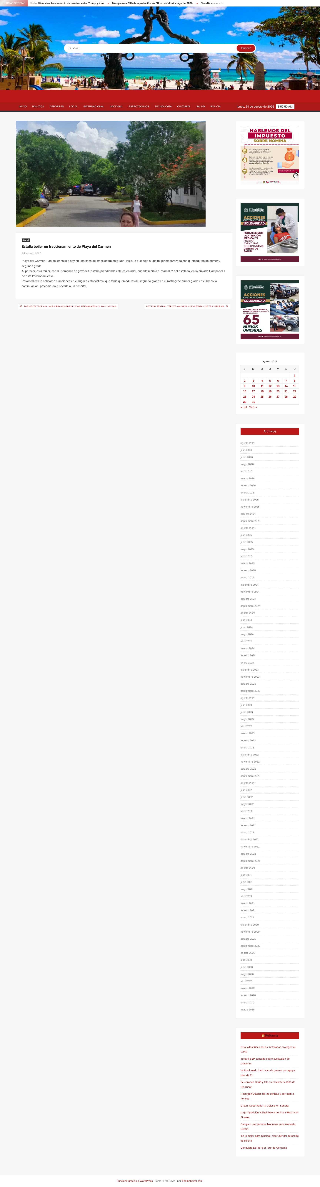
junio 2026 (247, 457)
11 (262, 386)
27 (277, 396)
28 (286, 396)
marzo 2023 (248, 733)
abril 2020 (246, 981)
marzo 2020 (248, 988)
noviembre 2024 (250, 591)
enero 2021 (247, 917)
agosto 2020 (248, 952)
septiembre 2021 (250, 860)
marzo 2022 (248, 818)
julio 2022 (246, 789)
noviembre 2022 (250, 761)
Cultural (184, 106)
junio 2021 (247, 881)
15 (294, 386)
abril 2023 (246, 726)
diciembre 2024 (250, 584)
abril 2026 (246, 471)
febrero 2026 (248, 485)
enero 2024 (247, 662)
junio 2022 (247, 797)
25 (262, 396)
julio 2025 (246, 535)
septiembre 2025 (250, 520)
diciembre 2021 (250, 839)
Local (73, 106)
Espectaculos (139, 106)
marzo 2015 (248, 1009)
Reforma (271, 1035)
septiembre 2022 (250, 775)
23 (244, 396)
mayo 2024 (247, 634)
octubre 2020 (248, 938)
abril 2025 (246, 556)
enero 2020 (247, 1002)
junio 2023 (247, 712)
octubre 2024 (248, 598)
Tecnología (163, 106)
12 (270, 386)
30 (244, 401)
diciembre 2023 (250, 669)
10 (253, 386)
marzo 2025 (248, 563)
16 (244, 391)
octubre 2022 (248, 768)
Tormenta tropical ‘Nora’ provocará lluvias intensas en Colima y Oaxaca (70, 306)
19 (270, 391)
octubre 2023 (248, 683)
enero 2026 (247, 492)
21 (286, 391)
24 (253, 396)
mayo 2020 (247, 974)
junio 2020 (247, 967)
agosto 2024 (248, 612)
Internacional (93, 106)
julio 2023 (246, 705)
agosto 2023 (248, 698)
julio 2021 (246, 874)
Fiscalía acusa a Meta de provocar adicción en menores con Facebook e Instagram (211, 3)
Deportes (57, 106)
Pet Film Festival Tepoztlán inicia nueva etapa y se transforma (185, 306)
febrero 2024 (248, 655)
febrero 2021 (248, 910)
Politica (38, 106)
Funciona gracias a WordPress (135, 1180)
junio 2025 (247, 542)
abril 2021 (246, 896)
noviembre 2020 (250, 931)
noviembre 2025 (250, 506)
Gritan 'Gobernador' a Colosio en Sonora (265, 1105)
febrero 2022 (248, 825)
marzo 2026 (248, 478)
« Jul (244, 407)
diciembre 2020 (250, 924)
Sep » (253, 407)
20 (277, 391)
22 (294, 391)
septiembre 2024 (250, 605)
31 (253, 401)
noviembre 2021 (250, 846)
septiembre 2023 (250, 690)
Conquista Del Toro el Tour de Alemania (264, 1147)
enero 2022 (247, 832)
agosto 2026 (248, 443)
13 (277, 386)
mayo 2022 (247, 804)
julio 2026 (246, 450)
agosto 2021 (248, 867)
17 (253, 391)
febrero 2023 (248, 740)
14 (286, 386)
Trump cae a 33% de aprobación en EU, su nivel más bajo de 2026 (111, 3)
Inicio (23, 106)
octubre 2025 (248, 513)
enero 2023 (247, 747)
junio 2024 (247, 627)
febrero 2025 (248, 570)
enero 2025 (247, 577)
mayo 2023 (247, 719)
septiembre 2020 (250, 945)
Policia (215, 106)
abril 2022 (246, 811)
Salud (200, 106)
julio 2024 (246, 619)
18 (262, 391)
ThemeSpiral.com (192, 1180)
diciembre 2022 (250, 754)
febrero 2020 (248, 995)
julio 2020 (246, 959)
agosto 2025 (248, 527)
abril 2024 (246, 641)
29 (294, 396)
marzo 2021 (248, 903)
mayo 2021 (247, 889)
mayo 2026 (247, 464)
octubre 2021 (248, 853)
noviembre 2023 (250, 676)
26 (270, 396)
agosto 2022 (248, 782)
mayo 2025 (247, 549)
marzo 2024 (248, 648)
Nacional (116, 106)
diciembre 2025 (250, 499)
